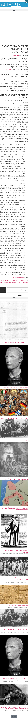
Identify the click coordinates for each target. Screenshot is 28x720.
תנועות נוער (9, 69)
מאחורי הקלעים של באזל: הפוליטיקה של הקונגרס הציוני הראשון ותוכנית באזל (14, 630)
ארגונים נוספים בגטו (5, 68)
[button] (14, 10)
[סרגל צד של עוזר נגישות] (26, 1)
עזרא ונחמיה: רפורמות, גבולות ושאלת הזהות (16, 479)
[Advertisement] (14, 28)
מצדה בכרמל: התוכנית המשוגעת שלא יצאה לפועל (14, 508)
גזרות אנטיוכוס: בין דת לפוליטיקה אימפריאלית (15, 388)
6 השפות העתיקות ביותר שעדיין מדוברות (17, 606)
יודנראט (21, 54)
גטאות (11, 54)
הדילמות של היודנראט (18, 277)
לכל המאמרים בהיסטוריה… (21, 509)
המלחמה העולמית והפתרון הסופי (8, 282)
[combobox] (17, 290)
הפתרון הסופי (15, 55)
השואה (25, 284)
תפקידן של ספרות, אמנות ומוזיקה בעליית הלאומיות (14, 418)
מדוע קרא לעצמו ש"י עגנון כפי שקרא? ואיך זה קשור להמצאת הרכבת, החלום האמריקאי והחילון (14, 708)
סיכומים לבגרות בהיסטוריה (17, 280)
